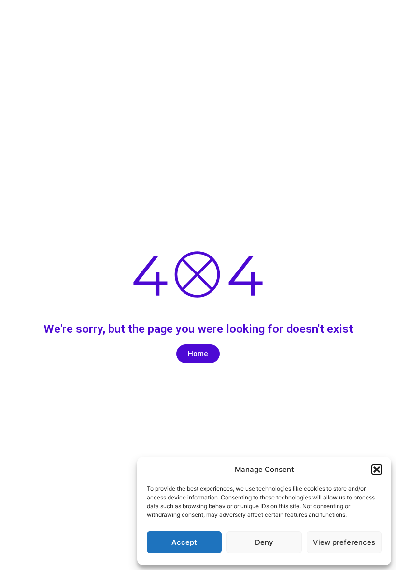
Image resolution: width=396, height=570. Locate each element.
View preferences (344, 542)
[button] (377, 469)
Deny (264, 542)
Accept (184, 542)
